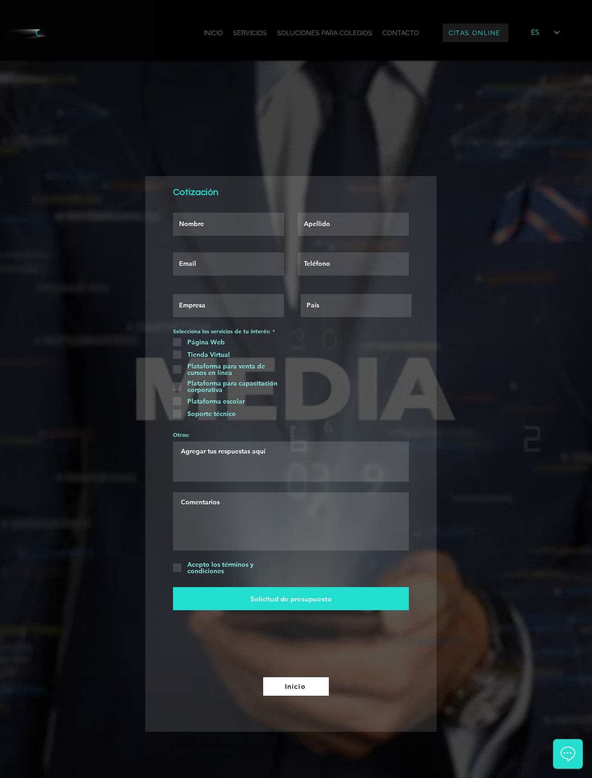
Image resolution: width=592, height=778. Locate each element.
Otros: (181, 434)
